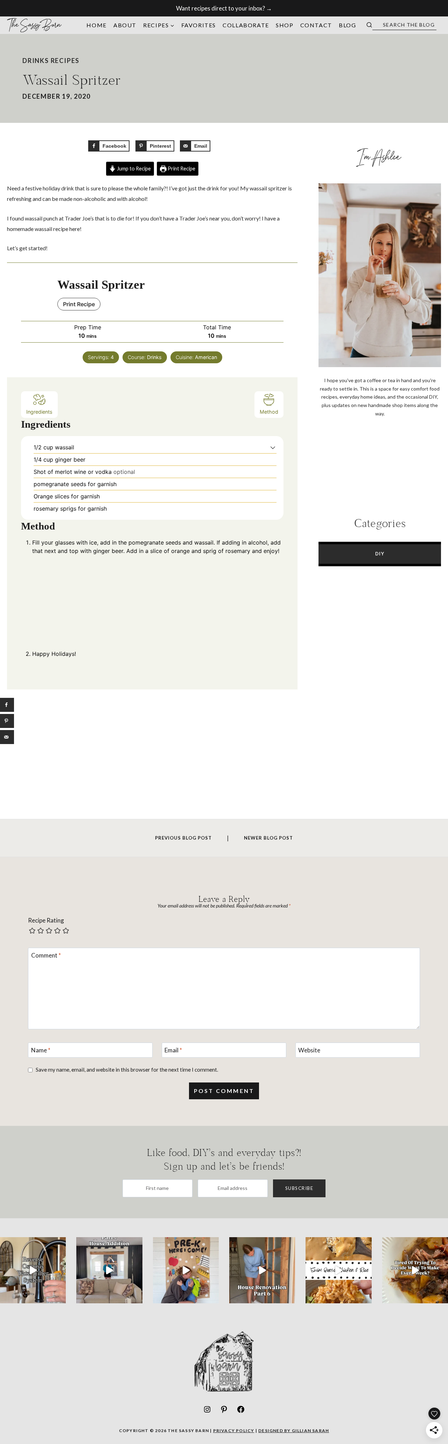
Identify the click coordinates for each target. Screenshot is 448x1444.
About (124, 25)
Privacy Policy (233, 1430)
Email (173, 1050)
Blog (347, 25)
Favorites (198, 25)
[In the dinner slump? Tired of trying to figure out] (415, 1270)
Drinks (35, 60)
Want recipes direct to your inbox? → (224, 8)
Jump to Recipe (133, 168)
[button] (272, 447)
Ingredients (39, 412)
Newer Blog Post (268, 838)
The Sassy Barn (34, 25)
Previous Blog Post (183, 838)
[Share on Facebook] (7, 705)
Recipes (65, 60)
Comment (46, 955)
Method (269, 412)
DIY (380, 553)
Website (309, 1050)
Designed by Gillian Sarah (293, 1430)
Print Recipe (181, 168)
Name (40, 1050)
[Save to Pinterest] (7, 721)
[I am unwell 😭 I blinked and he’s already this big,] (186, 1270)
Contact (316, 25)
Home (96, 25)
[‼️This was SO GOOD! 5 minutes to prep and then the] (338, 1270)
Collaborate (246, 25)
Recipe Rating (46, 920)
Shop (284, 25)
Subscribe (299, 1188)
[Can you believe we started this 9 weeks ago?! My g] (262, 1270)
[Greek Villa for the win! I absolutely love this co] (109, 1270)
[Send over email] (7, 737)
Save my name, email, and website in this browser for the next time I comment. (127, 1069)
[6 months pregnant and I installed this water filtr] (33, 1270)
